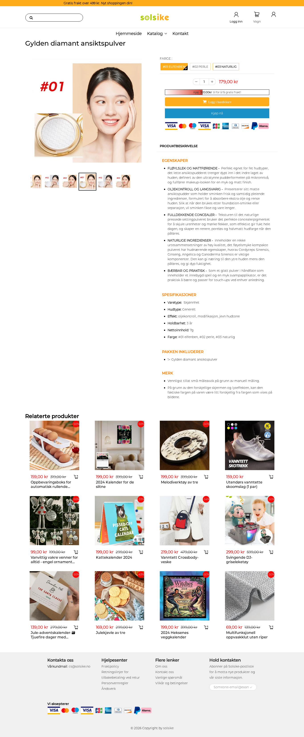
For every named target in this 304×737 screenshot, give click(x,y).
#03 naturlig (226, 66)
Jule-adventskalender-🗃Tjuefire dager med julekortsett (53, 637)
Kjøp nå (217, 113)
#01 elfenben (174, 66)
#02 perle (200, 66)
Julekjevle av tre (110, 633)
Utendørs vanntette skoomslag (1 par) (244, 484)
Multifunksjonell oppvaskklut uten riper (247, 635)
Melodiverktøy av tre (179, 482)
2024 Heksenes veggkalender (174, 635)
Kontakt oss (164, 672)
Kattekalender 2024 (114, 557)
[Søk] (31, 17)
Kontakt (180, 34)
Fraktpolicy (110, 666)
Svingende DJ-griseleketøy (239, 559)
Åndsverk (108, 689)
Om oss (161, 666)
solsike (168, 728)
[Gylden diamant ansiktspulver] (87, 113)
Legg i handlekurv (219, 102)
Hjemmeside (129, 34)
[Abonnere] (251, 687)
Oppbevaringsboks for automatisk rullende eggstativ (51, 486)
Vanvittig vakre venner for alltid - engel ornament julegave (54, 561)
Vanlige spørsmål (168, 678)
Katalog (155, 34)
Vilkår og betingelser (171, 683)
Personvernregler (114, 683)
